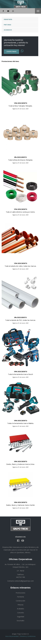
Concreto (20, 613)
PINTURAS (7, 25)
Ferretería (20, 597)
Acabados (20, 609)
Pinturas (20, 605)
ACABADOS (8, 30)
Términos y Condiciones (28, 636)
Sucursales (20, 621)
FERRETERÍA (8, 19)
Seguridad (20, 617)
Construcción (20, 601)
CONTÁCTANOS (11, 51)
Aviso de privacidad (11, 636)
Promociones (20, 593)
